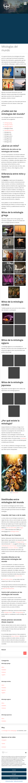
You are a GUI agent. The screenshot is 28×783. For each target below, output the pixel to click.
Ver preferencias (14, 778)
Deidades (4, 669)
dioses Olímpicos (15, 636)
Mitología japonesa (8, 130)
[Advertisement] (14, 28)
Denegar (14, 774)
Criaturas (4, 672)
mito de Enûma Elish (11, 527)
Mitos (3, 667)
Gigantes (4, 690)
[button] (26, 752)
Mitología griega (8, 122)
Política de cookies (9, 781)
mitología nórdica (15, 531)
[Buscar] (24, 653)
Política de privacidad (18, 781)
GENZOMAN (15, 492)
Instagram (4, 740)
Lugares (3, 674)
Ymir (12, 544)
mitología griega (19, 612)
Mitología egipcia (8, 126)
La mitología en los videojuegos (9, 730)
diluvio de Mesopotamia (8, 588)
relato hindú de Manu (8, 579)
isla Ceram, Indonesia (13, 547)
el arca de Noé (18, 576)
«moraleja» (23, 438)
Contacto (4, 747)
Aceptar (14, 770)
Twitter (3, 743)
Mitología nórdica (8, 124)
